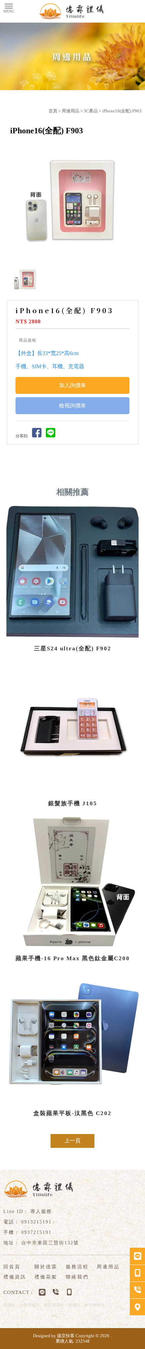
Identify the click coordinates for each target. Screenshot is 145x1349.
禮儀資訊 (14, 1276)
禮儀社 (9, 1305)
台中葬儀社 (94, 1305)
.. (111, 1335)
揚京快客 (66, 1335)
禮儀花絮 (45, 1276)
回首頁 (12, 1266)
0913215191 (36, 1221)
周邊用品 (70, 110)
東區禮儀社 (54, 1305)
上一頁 (72, 1140)
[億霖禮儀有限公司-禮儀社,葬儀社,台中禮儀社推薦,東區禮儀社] (72, 11)
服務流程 (77, 1266)
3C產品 (91, 110)
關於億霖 (45, 1266)
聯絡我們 (77, 1276)
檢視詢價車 (72, 405)
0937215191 (36, 1232)
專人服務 (41, 1211)
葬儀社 (74, 1305)
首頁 (53, 110)
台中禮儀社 (30, 1305)
